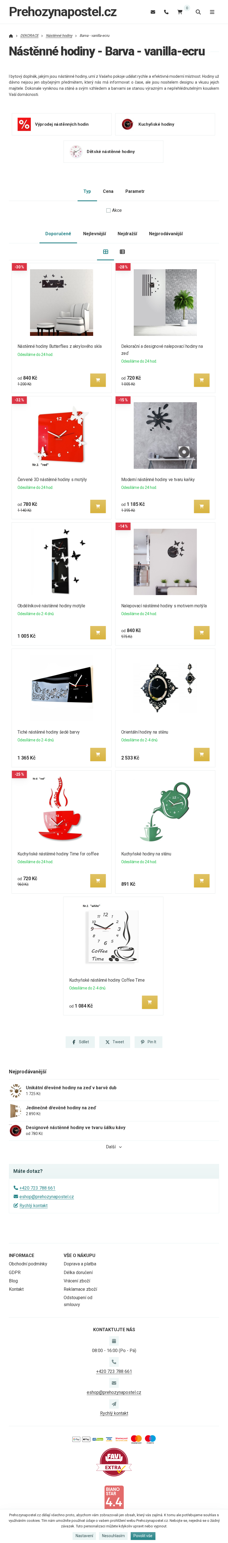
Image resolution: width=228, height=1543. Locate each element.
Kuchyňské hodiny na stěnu (146, 854)
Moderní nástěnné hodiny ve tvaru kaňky (158, 479)
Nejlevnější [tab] (94, 233)
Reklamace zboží (80, 1289)
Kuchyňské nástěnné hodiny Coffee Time (107, 980)
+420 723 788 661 (37, 1188)
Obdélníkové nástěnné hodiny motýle (51, 605)
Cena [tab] (108, 191)
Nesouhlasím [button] (113, 1536)
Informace (21, 1255)
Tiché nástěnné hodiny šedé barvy (49, 732)
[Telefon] (166, 12)
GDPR (15, 1272)
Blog (13, 1281)
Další (111, 1146)
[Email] (153, 12)
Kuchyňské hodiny (156, 124)
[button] (98, 380)
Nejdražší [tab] (127, 233)
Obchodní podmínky (28, 1264)
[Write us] (114, 1404)
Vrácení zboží (77, 1281)
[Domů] (11, 35)
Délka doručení (78, 1272)
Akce (117, 210)
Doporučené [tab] (58, 233)
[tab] (105, 251)
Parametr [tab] (135, 191)
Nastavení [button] (84, 1536)
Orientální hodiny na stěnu (144, 732)
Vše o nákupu (79, 1255)
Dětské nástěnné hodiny (111, 151)
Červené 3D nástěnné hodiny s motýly (52, 479)
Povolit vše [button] (142, 1536)
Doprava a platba (80, 1264)
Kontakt (16, 1289)
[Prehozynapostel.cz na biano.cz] (114, 1498)
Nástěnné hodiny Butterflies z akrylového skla (60, 346)
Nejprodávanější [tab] (166, 233)
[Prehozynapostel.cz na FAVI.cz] (114, 1461)
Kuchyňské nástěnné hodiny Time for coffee (58, 854)
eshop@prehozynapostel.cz (46, 1196)
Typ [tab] (87, 191)
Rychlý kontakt (33, 1205)
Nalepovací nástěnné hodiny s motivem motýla (164, 605)
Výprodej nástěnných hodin (61, 124)
